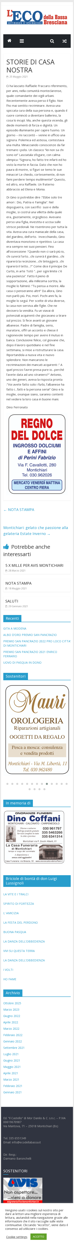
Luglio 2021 (11, 1052)
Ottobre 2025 (12, 1001)
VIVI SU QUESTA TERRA (19, 949)
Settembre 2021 (14, 1046)
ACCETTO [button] (38, 1236)
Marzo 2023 (11, 1008)
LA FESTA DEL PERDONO (20, 921)
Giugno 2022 (11, 1014)
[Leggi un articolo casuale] (64, 41)
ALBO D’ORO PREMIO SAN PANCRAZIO (30, 635)
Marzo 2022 (11, 1027)
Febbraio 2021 (12, 1084)
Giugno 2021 (11, 1059)
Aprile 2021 (10, 1071)
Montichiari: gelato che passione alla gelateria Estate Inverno (35, 530)
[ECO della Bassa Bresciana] (9, 41)
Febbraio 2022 (12, 1033)
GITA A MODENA (14, 628)
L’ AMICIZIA (11, 911)
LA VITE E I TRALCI (15, 892)
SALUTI (11, 601)
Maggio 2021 (12, 1065)
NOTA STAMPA (18, 509)
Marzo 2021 (11, 1078)
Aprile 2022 (10, 1021)
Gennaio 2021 (12, 1091)
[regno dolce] (37, 415)
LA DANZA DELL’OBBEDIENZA (24, 940)
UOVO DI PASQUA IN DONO (22, 662)
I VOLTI (8, 968)
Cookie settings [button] (16, 1237)
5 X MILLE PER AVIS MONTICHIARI (34, 565)
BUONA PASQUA (14, 930)
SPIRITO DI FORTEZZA (18, 902)
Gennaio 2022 (12, 1040)
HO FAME (9, 977)
